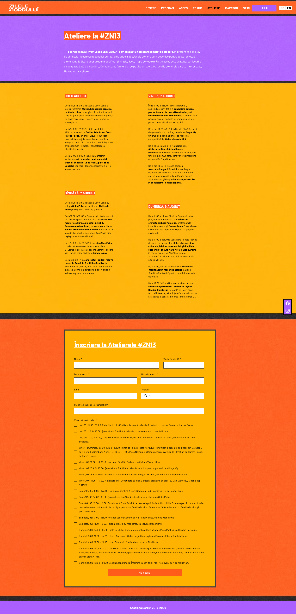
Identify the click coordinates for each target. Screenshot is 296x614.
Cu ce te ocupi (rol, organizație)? (91, 404)
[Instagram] (287, 310)
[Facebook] (287, 303)
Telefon (145, 389)
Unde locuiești (149, 374)
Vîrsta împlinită (172, 359)
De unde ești (81, 374)
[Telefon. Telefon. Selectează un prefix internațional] (146, 396)
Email (78, 389)
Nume (78, 359)
